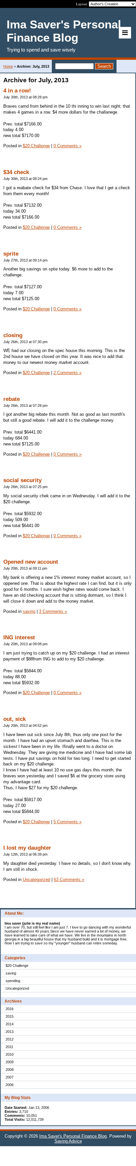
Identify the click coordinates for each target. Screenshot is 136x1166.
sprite (10, 254)
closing (12, 335)
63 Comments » (69, 879)
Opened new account (30, 562)
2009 (10, 1062)
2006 (10, 1085)
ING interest (19, 637)
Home (8, 66)
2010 (10, 1054)
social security (22, 480)
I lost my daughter (27, 848)
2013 (10, 1032)
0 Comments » (67, 145)
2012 (10, 1039)
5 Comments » (67, 821)
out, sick (14, 719)
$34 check (16, 172)
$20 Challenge (17, 966)
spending (13, 981)
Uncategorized (17, 988)
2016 (10, 1009)
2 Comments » (67, 372)
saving (11, 973)
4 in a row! (17, 91)
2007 (10, 1077)
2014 (10, 1024)
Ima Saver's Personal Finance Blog (73, 1136)
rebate (11, 399)
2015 (10, 1016)
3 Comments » (53, 611)
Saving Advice (68, 1141)
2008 (10, 1070)
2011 (9, 1047)
